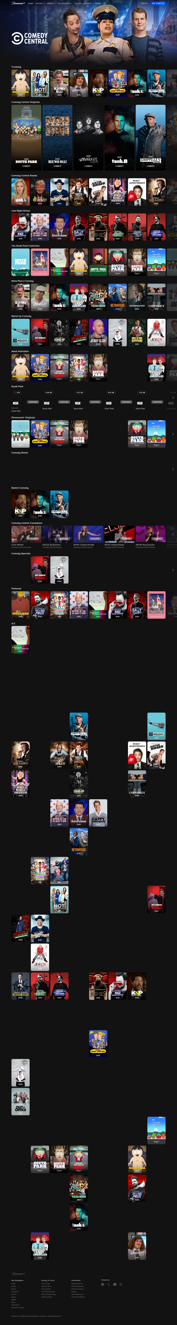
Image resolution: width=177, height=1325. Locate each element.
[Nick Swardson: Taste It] (98, 1072)
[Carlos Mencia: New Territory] (40, 726)
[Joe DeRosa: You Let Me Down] (59, 957)
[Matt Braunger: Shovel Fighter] (59, 1044)
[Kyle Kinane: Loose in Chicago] (117, 1015)
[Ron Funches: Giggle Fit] (40, 1130)
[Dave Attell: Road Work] (117, 813)
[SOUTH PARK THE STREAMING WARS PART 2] (20, 1159)
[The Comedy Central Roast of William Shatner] (59, 784)
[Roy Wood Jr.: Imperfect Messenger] (79, 1130)
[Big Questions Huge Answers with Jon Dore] (59, 697)
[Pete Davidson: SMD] (98, 1101)
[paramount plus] (18, 3)
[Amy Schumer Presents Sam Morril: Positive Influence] (20, 668)
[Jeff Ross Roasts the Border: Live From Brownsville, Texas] (117, 928)
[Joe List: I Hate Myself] (79, 957)
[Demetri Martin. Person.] (156, 813)
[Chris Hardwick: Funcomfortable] (117, 726)
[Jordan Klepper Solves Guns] (20, 986)
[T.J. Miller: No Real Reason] (59, 1188)
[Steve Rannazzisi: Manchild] (20, 1188)
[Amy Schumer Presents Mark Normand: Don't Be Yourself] (137, 639)
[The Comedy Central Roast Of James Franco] (137, 755)
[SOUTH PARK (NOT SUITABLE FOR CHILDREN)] (59, 1159)
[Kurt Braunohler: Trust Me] (59, 1015)
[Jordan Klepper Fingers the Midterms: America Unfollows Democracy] (59, 986)
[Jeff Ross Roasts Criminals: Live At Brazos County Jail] (98, 928)
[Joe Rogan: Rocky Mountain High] (98, 957)
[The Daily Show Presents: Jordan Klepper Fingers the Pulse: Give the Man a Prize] (137, 1188)
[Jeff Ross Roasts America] (59, 928)
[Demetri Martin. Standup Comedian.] (20, 841)
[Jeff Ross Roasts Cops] (79, 928)
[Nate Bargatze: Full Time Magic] (20, 1072)
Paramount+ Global (17, 1307)
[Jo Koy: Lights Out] (40, 957)
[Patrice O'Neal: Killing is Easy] (59, 1101)
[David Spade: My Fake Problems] (137, 813)
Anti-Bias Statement (78, 1297)
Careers (74, 1291)
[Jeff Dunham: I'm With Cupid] (156, 899)
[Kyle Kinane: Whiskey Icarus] (137, 1015)
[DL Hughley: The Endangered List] (40, 813)
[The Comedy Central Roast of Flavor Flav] (117, 755)
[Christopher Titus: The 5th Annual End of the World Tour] (137, 726)
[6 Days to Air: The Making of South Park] (20, 639)
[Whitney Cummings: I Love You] (117, 1246)
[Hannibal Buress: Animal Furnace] (137, 870)
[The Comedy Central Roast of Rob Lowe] (40, 784)
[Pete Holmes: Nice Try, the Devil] (117, 1101)
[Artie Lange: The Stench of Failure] (117, 668)
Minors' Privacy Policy (48, 1294)
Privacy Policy (46, 1289)
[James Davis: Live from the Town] (117, 899)
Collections (15, 1291)
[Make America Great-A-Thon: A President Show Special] (20, 1044)
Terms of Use (45, 1284)
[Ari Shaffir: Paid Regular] (98, 668)
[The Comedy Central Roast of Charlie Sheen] (79, 755)
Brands (13, 1299)
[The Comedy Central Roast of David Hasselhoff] (98, 755)
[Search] (104, 3)
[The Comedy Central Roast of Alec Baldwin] (20, 755)
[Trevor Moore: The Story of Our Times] (137, 1217)
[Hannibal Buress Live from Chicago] (156, 870)
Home (30, 3)
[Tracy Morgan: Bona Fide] (98, 1217)
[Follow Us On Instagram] (121, 1284)
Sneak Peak (15, 1305)
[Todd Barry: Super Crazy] (59, 1217)
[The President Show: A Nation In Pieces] (137, 1101)
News (97, 3)
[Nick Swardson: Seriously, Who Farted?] (79, 1072)
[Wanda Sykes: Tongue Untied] (98, 1246)
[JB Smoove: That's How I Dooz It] (98, 899)
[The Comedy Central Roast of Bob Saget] (40, 755)
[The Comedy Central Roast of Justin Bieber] (156, 755)
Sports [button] (88, 3)
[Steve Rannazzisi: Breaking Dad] (156, 1159)
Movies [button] (50, 3)
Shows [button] (39, 3)
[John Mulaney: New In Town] (117, 957)
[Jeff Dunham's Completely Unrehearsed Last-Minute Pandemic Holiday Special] (20, 928)
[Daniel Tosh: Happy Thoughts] (98, 813)
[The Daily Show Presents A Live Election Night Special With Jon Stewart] (59, 813)
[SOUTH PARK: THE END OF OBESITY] (79, 1159)
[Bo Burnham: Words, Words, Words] (79, 697)
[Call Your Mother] (156, 697)
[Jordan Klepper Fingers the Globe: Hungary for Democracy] (40, 986)
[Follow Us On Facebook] (102, 1284)
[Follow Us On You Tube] (114, 1284)
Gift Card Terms (46, 1286)
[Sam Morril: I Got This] (98, 1159)
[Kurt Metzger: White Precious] (79, 1015)
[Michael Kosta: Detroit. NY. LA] (79, 1044)
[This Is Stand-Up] (20, 1217)
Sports (13, 1297)
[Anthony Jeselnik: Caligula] (79, 668)
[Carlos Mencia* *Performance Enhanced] (20, 726)
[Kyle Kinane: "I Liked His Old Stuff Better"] (98, 1015)
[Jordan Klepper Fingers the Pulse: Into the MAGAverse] (79, 986)
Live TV (78, 3)
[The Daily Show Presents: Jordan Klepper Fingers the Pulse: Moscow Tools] (98, 986)
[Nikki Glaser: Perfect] (117, 1072)
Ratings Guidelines (77, 1289)
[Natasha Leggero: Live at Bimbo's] (156, 1044)
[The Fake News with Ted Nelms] (79, 870)
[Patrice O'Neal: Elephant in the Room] (40, 1101)
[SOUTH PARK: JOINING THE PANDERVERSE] (40, 1159)
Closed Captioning (77, 1286)
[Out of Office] (20, 1101)
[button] (20, 83)
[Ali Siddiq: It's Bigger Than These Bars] (98, 639)
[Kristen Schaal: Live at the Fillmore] (20, 1015)
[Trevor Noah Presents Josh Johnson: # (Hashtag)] (156, 1217)
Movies (13, 1289)
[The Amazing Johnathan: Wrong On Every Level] (117, 639)
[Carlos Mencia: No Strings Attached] (59, 726)
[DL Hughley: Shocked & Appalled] (20, 813)
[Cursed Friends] (156, 784)
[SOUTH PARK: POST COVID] (156, 1130)
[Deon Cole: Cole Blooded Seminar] (59, 841)
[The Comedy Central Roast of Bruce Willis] (59, 755)
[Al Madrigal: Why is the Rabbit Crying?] (79, 639)
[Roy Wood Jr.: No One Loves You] (98, 1130)
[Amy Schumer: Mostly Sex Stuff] (40, 668)
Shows (13, 1286)
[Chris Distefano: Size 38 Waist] (98, 726)
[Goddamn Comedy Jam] (98, 870)
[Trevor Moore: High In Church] (117, 1217)
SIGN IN (144, 3)
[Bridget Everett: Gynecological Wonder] (98, 697)
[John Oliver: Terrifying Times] (156, 957)
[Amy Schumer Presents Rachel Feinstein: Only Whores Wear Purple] (156, 639)
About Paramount (77, 1294)
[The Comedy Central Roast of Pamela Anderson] (20, 784)
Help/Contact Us (76, 1284)
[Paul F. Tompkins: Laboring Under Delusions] (79, 1101)
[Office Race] (156, 1072)
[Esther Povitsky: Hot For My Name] (20, 870)
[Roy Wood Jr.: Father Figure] (59, 1130)
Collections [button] (64, 3)
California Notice (46, 1297)
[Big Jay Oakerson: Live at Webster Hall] (40, 697)
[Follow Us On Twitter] (108, 1284)
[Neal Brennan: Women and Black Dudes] (59, 1072)
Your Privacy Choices (48, 1291)
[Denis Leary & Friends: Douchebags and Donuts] (40, 841)
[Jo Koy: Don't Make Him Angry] (20, 957)
